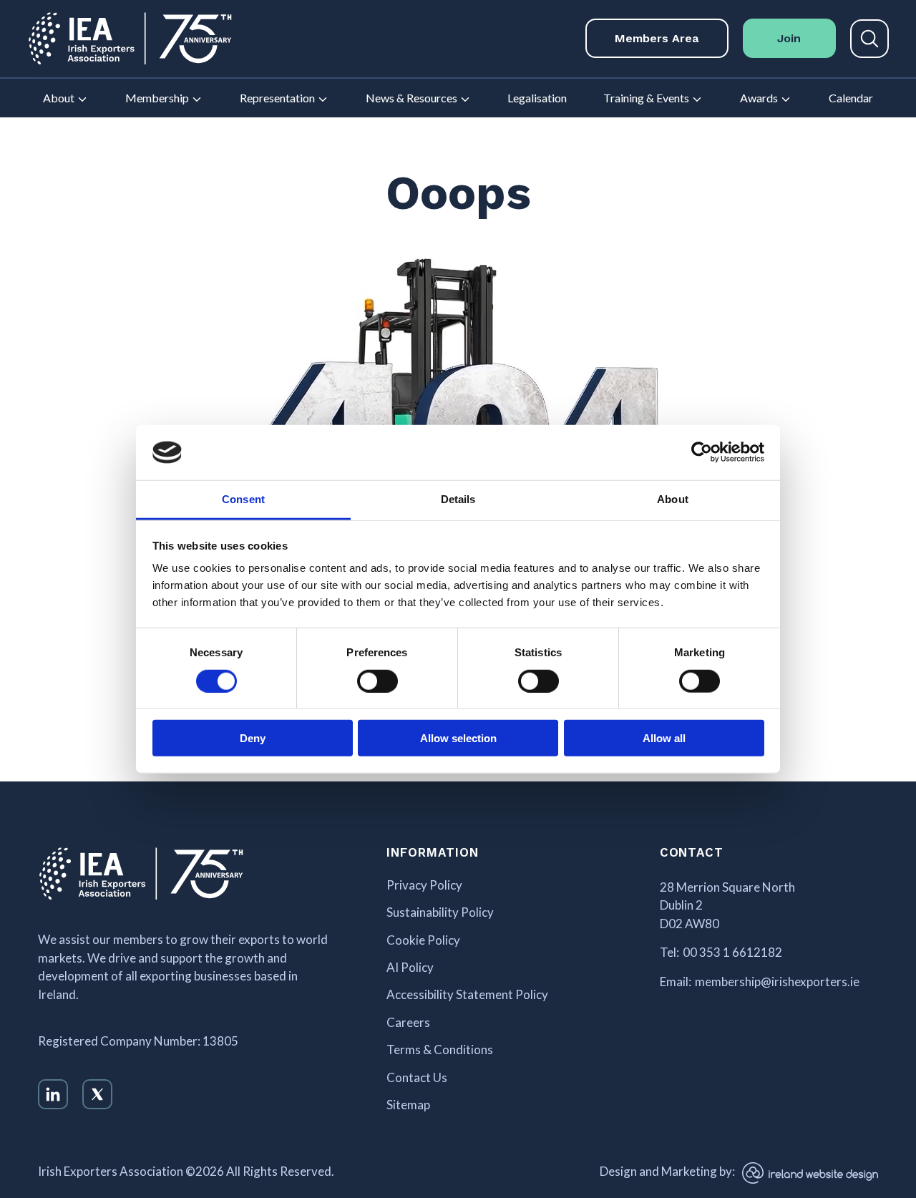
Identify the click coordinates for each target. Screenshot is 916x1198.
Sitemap (408, 1105)
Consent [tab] (243, 499)
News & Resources (411, 97)
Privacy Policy (424, 885)
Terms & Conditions (439, 1050)
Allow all (664, 738)
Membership (157, 97)
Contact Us (416, 1078)
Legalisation (537, 97)
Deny (252, 738)
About (58, 97)
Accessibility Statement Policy (467, 995)
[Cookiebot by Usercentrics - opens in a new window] (701, 452)
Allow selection (458, 738)
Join (789, 38)
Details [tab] (458, 499)
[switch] (377, 680)
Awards (759, 97)
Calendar (851, 97)
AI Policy (410, 967)
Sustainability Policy (440, 912)
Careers (408, 1023)
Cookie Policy (423, 940)
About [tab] (672, 499)
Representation (277, 97)
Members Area (656, 38)
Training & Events (646, 97)
